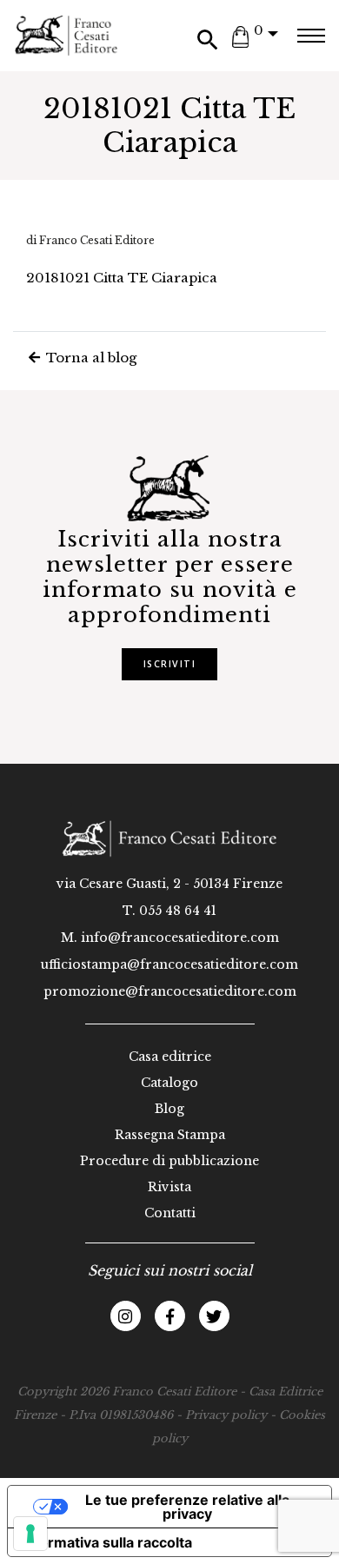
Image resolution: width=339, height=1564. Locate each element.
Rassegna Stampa (170, 1135)
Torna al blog (89, 357)
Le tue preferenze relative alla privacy (187, 1506)
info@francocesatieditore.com (180, 937)
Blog (169, 1109)
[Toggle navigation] (310, 35)
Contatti (170, 1213)
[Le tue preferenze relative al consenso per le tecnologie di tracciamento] (30, 1533)
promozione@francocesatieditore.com (169, 991)
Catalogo (169, 1082)
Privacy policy (226, 1415)
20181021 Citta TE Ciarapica (121, 277)
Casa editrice (170, 1056)
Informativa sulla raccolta (107, 1542)
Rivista (169, 1187)
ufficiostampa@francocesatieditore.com (169, 964)
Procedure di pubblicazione (169, 1161)
